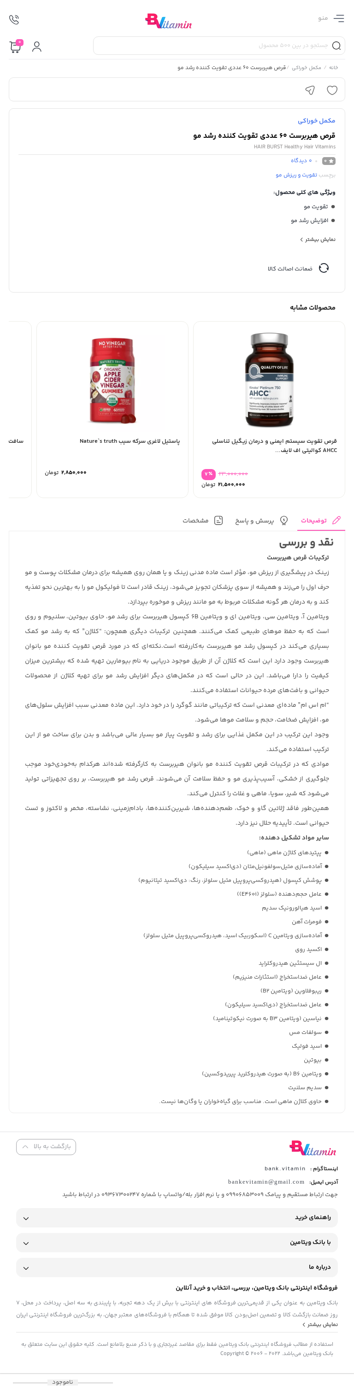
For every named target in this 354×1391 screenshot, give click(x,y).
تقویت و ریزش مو (296, 175)
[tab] (321, 523)
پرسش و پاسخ (254, 521)
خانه (333, 68)
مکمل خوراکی (306, 68)
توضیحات (314, 521)
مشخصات (196, 521)
